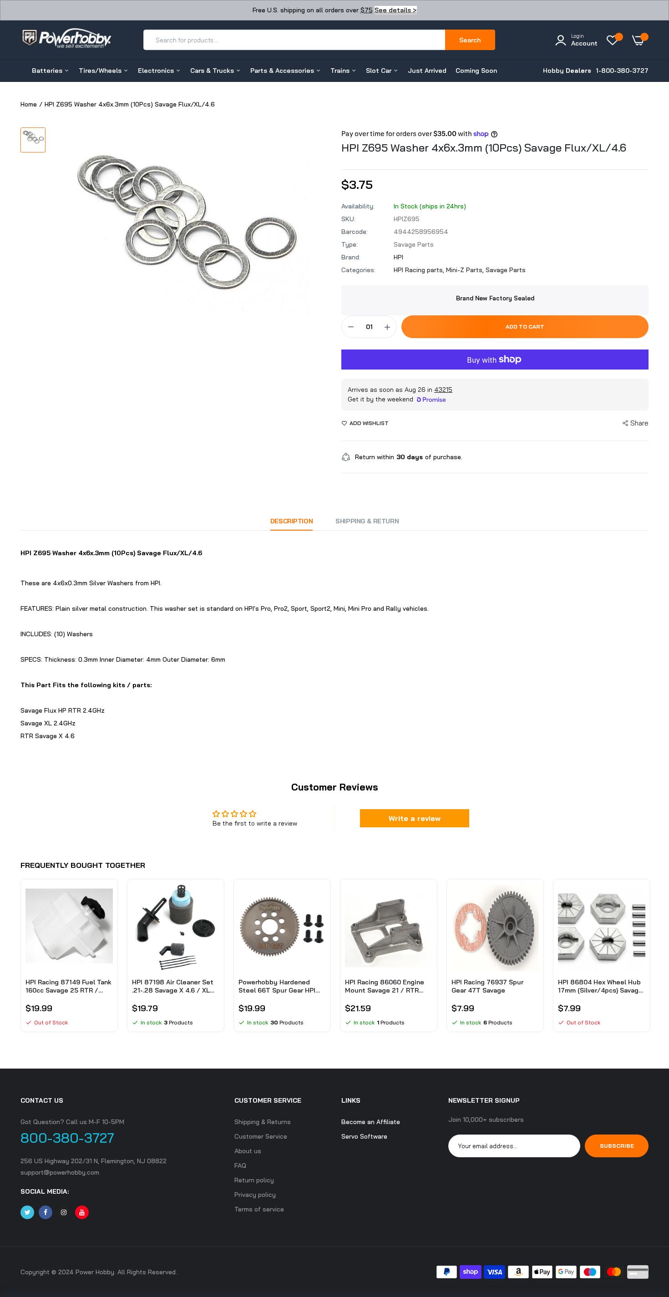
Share (639, 423)
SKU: (348, 219)
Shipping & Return (367, 521)
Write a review (415, 818)
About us (247, 1151)
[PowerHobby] (66, 39)
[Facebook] (45, 1212)
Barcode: (354, 232)
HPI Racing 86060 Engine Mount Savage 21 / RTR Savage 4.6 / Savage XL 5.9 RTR (387, 986)
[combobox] (294, 39)
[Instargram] (64, 1212)
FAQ (240, 1165)
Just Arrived (427, 70)
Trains (340, 70)
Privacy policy (255, 1195)
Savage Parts (506, 270)
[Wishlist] (615, 40)
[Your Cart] (640, 40)
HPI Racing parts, (420, 270)
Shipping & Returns (262, 1122)
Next (648, 960)
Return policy (254, 1180)
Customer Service (260, 1136)
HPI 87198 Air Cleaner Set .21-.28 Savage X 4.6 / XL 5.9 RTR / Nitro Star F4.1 (172, 986)
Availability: (358, 206)
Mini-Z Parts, (466, 270)
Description (291, 521)
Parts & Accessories (283, 70)
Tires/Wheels (101, 70)
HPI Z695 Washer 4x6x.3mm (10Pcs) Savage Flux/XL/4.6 (483, 147)
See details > (396, 10)
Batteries (48, 70)
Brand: (350, 257)
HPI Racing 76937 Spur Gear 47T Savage (487, 986)
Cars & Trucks (213, 70)
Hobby (567, 70)
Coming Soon (476, 70)
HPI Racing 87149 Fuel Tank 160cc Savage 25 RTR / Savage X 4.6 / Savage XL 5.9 (68, 986)
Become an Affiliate (370, 1122)
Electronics (157, 70)
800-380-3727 (67, 1137)
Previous (20, 960)
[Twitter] (27, 1212)
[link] (104, 899)
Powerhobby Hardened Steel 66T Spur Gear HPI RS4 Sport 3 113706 (276, 986)
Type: (349, 244)
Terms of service (259, 1209)
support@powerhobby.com (59, 1172)
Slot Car (379, 70)
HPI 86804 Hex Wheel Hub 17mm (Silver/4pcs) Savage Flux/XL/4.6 (600, 986)
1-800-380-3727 (622, 70)
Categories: (358, 270)
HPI (398, 257)
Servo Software (364, 1136)
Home (28, 104)
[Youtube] (82, 1212)
